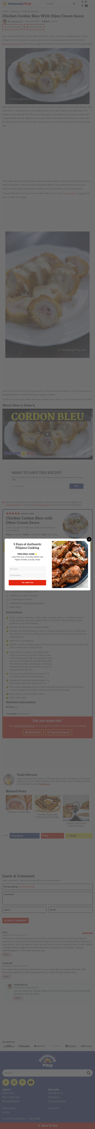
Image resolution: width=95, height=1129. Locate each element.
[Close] (89, 539)
